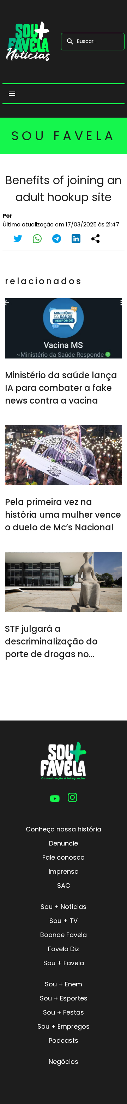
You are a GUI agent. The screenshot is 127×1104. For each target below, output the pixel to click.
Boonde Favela (63, 934)
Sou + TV (63, 920)
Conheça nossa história (63, 829)
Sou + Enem (63, 984)
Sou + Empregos (63, 1026)
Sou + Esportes (63, 998)
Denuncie (63, 843)
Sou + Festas (63, 1012)
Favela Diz (63, 948)
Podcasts (63, 1040)
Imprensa (64, 871)
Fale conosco (63, 857)
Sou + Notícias (63, 906)
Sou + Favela (63, 963)
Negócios (63, 1061)
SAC (63, 885)
